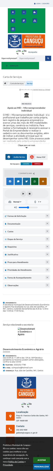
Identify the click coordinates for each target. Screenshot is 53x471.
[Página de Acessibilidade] (13, 29)
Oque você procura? (9, 58)
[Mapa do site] (35, 21)
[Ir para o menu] (28, 29)
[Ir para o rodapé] (41, 29)
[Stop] (30, 194)
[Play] (23, 194)
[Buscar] (48, 58)
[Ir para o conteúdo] (22, 29)
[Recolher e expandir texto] (47, 216)
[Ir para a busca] (35, 29)
